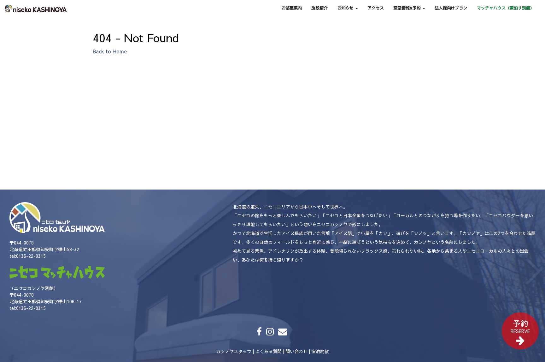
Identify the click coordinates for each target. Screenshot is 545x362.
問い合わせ (296, 351)
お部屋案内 (291, 8)
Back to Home (110, 51)
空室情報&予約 (407, 8)
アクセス (375, 8)
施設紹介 (319, 8)
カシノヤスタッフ (233, 351)
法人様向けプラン (451, 8)
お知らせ (346, 8)
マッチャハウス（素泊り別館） (505, 8)
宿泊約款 (320, 351)
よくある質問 (268, 351)
